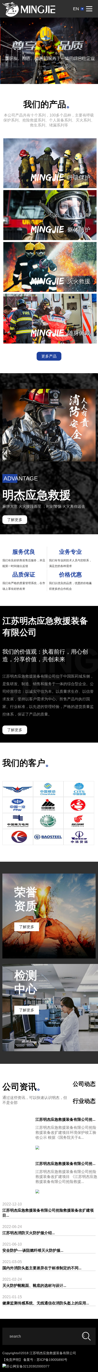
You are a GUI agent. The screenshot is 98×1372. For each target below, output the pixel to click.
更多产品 (49, 356)
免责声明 (12, 1360)
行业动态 (84, 1101)
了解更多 (14, 520)
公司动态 (84, 1084)
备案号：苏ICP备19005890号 (45, 1360)
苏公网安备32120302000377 (27, 1366)
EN (76, 8)
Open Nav (89, 9)
